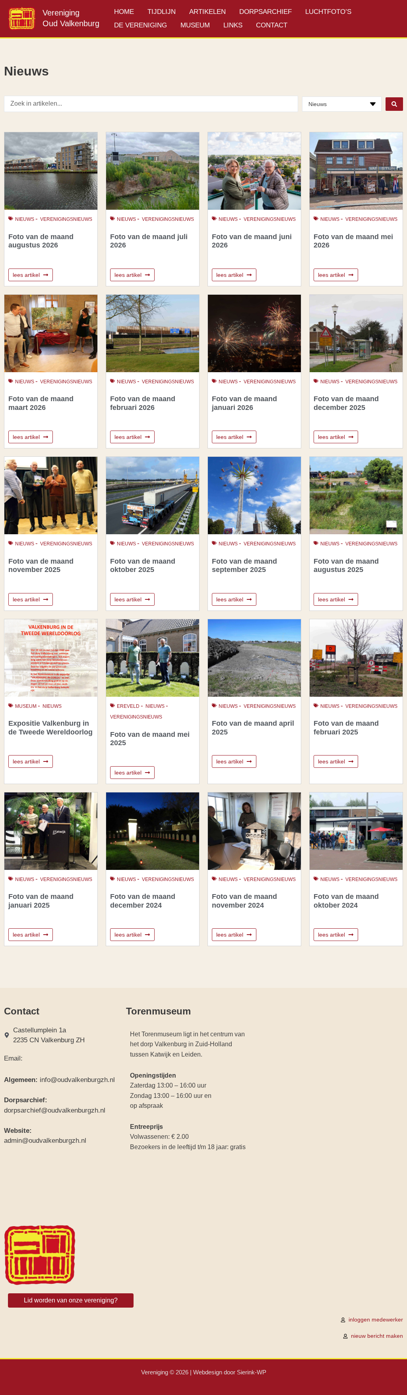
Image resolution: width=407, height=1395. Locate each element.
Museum (26, 706)
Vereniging (61, 12)
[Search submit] (394, 104)
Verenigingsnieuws (66, 219)
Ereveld (128, 706)
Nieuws (24, 219)
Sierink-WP (251, 1372)
